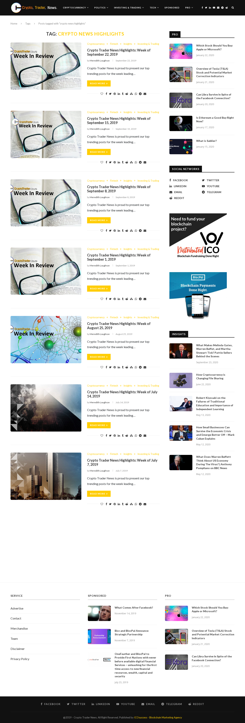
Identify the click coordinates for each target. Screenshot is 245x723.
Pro (187, 7)
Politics (100, 7)
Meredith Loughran (100, 60)
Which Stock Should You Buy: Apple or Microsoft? (214, 47)
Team (14, 638)
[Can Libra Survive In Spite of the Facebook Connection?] (180, 100)
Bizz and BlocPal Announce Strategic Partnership (132, 632)
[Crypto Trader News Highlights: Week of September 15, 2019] (46, 134)
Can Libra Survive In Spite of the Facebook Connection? (213, 96)
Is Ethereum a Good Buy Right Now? (215, 119)
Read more (97, 83)
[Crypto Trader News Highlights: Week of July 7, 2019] (46, 476)
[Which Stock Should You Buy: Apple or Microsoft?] (180, 51)
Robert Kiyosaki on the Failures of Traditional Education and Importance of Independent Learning (214, 403)
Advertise (17, 608)
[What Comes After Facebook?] (99, 613)
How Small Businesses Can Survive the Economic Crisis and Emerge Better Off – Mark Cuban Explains (215, 433)
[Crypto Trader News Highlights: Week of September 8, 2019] (46, 203)
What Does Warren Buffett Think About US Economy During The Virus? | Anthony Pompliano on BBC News (214, 462)
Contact (16, 618)
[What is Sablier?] (180, 146)
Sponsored (172, 7)
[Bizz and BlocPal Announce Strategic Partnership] (99, 636)
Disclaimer (18, 648)
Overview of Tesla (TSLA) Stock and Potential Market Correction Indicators (214, 72)
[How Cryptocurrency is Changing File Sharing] (180, 380)
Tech (153, 7)
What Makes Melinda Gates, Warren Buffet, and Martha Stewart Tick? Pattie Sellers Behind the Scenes (214, 351)
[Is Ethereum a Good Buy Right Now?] (180, 123)
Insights (127, 43)
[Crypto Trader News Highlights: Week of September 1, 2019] (46, 271)
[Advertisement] (122, 546)
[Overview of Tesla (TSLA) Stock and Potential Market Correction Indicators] (180, 74)
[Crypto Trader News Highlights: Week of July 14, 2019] (46, 408)
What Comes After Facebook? (134, 607)
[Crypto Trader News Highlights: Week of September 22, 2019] (46, 66)
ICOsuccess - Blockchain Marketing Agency (158, 717)
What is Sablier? (206, 140)
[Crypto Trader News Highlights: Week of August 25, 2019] (46, 339)
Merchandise (19, 628)
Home (14, 23)
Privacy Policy (20, 659)
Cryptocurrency (74, 7)
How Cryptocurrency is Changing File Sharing (210, 376)
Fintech (114, 43)
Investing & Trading (127, 7)
